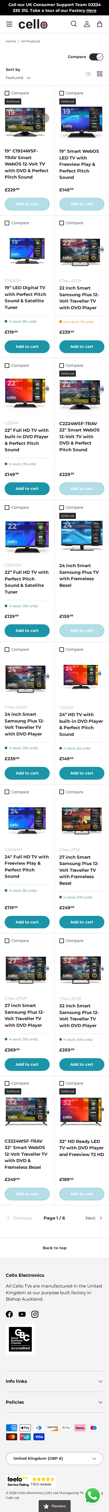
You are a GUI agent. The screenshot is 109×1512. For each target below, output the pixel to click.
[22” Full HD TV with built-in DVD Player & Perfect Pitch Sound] (27, 393)
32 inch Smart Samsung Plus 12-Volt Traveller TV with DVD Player (79, 1015)
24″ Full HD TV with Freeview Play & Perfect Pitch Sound (27, 866)
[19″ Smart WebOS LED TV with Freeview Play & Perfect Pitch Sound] (82, 121)
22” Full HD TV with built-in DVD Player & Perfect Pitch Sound (27, 440)
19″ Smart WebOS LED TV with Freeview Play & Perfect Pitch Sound (79, 164)
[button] (99, 24)
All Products (30, 41)
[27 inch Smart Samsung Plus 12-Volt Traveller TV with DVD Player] (27, 968)
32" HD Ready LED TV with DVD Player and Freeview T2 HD (81, 1148)
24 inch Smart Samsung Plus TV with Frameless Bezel (79, 575)
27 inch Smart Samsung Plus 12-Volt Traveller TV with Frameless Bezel (79, 870)
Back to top (55, 1247)
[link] (22, 1218)
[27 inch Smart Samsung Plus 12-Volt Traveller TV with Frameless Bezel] (82, 819)
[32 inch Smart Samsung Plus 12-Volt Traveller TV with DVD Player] (82, 968)
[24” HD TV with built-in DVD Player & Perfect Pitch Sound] (82, 677)
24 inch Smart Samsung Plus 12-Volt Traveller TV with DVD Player (24, 724)
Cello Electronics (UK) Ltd (38, 1493)
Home (11, 41)
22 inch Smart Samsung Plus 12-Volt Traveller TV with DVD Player (79, 297)
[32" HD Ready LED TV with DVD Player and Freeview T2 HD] (82, 1111)
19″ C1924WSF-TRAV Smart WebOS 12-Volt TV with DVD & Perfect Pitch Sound (27, 164)
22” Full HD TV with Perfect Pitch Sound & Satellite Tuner (27, 582)
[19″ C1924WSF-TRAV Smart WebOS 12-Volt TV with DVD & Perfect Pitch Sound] (27, 120)
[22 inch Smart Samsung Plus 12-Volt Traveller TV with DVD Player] (82, 251)
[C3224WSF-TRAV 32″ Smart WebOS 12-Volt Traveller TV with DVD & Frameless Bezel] (27, 1110)
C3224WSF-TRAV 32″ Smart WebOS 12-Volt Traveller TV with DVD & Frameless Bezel (26, 1154)
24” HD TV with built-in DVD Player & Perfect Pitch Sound (81, 724)
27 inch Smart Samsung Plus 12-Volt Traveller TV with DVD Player (24, 1015)
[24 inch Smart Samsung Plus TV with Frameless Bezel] (82, 535)
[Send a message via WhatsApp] (92, 1495)
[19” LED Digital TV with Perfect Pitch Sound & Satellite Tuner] (27, 250)
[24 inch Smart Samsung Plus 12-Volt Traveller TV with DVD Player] (27, 677)
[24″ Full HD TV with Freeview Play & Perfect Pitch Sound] (27, 819)
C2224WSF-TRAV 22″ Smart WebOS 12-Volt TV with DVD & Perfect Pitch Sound (79, 436)
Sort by (13, 69)
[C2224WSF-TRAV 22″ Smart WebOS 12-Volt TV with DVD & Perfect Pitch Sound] (82, 393)
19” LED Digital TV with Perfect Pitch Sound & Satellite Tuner (25, 297)
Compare (77, 56)
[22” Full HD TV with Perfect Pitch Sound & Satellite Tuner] (27, 535)
